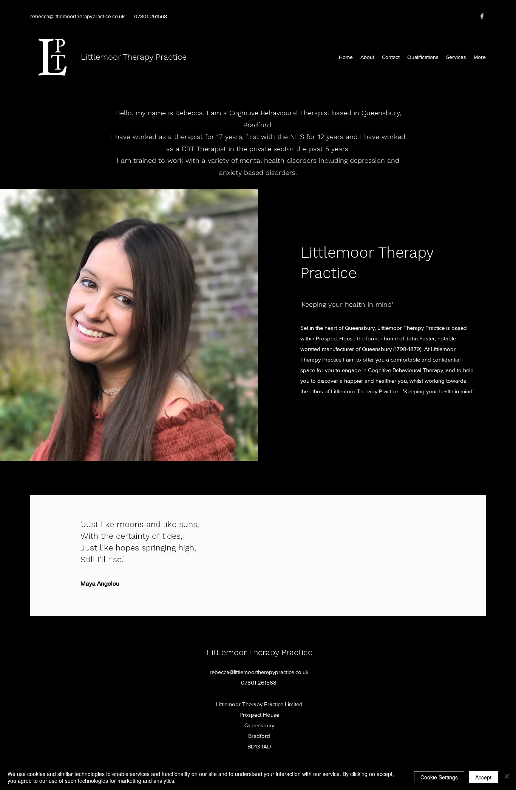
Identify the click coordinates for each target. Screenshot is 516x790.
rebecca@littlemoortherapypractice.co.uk (77, 16)
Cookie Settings (439, 777)
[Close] (506, 777)
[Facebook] (482, 16)
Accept (483, 777)
